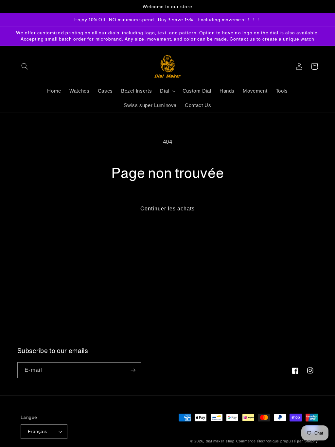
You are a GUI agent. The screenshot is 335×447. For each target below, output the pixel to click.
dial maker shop (220, 441)
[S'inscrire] (132, 370)
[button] (24, 66)
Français (37, 431)
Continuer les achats (167, 208)
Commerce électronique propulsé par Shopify (277, 441)
